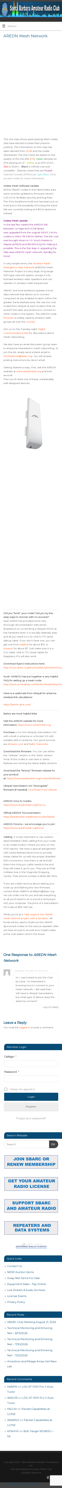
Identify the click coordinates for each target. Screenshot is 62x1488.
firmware (8, 317)
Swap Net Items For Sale (23, 1278)
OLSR (28, 151)
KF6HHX (13, 1431)
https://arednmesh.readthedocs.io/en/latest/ (29, 816)
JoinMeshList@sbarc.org (17, 356)
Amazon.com (15, 744)
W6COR (12, 1397)
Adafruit (24, 644)
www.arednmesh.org (28, 371)
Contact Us (14, 1266)
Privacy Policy (16, 1302)
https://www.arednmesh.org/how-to (24, 805)
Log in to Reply (51, 1007)
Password (11, 1071)
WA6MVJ (13, 1420)
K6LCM (12, 1409)
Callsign (10, 1056)
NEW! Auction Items (20, 1272)
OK (52, 1144)
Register (31, 1106)
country (30, 321)
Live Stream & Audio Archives (26, 1290)
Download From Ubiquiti (42, 789)
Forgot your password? (31, 1118)
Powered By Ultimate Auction (21, 1484)
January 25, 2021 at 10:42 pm (31, 971)
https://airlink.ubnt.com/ (17, 704)
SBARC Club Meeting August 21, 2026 (31, 1322)
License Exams (17, 1296)
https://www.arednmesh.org (34, 724)
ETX (32, 159)
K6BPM (12, 1386)
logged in (24, 1027)
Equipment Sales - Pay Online (26, 1284)
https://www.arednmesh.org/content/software (34, 778)
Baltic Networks (38, 744)
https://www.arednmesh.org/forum (24, 828)
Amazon (8, 648)
